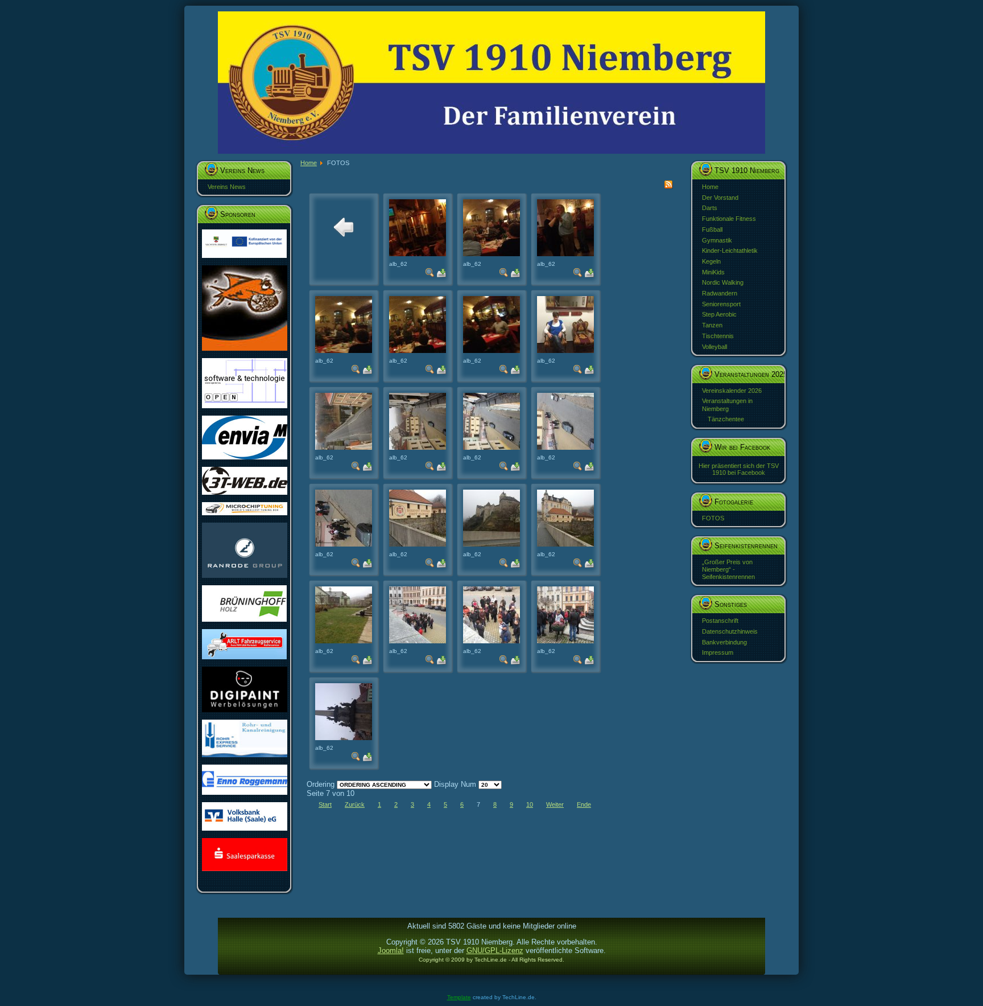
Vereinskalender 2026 (732, 390)
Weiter (555, 804)
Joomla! (391, 950)
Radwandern (719, 293)
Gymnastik (717, 240)
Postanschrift (720, 620)
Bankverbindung (724, 642)
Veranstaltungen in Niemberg (727, 404)
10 (529, 804)
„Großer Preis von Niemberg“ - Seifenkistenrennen (728, 569)
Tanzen (712, 325)
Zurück (355, 804)
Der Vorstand (720, 197)
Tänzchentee (726, 419)
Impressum (717, 652)
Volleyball (714, 346)
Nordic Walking (723, 282)
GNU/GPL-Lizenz (494, 950)
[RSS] (668, 186)
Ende (584, 804)
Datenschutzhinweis (730, 631)
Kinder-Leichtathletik (730, 250)
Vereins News (227, 186)
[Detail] (430, 274)
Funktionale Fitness (729, 218)
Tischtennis (718, 335)
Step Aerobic (719, 314)
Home (710, 186)
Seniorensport (721, 304)
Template (459, 997)
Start (325, 804)
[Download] (441, 274)
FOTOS (713, 518)
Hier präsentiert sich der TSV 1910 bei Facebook (739, 469)
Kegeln (711, 261)
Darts (709, 207)
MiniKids (713, 272)
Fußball (712, 229)
